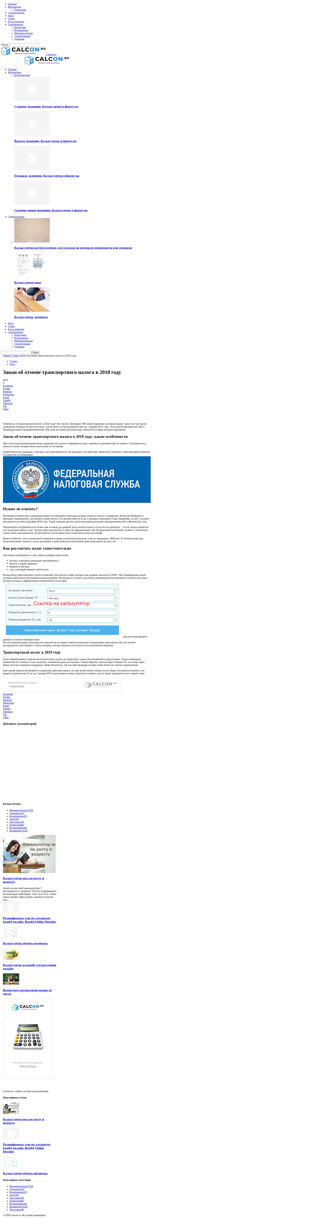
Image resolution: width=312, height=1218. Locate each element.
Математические (23, 33)
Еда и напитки (16, 21)
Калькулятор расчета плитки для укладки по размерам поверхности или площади (73, 247)
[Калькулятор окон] (32, 276)
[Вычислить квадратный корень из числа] (11, 983)
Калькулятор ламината (31, 317)
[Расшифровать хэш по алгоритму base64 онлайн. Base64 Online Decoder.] (11, 911)
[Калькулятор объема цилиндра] (11, 937)
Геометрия (20, 9)
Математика (14, 7)
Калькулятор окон (27, 282)
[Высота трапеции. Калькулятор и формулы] (32, 134)
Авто (10, 15)
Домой (6, 355)
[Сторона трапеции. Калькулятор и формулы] (32, 100)
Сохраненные (15, 24)
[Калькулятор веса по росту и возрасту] (29, 872)
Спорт (11, 18)
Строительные (22, 36)
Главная (12, 4)
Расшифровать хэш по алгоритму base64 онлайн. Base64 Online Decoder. (29, 919)
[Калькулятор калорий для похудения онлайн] (11, 958)
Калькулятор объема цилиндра (25, 943)
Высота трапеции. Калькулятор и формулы (45, 141)
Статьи (15, 355)
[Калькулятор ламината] (32, 310)
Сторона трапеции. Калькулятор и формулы (46, 106)
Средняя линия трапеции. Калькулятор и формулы (51, 210)
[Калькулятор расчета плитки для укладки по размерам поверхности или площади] (32, 241)
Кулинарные (21, 30)
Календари (20, 27)
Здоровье (19, 39)
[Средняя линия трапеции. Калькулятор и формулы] (32, 204)
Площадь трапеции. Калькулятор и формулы (46, 175)
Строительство (16, 12)
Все (16, 75)
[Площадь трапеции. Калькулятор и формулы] (32, 169)
